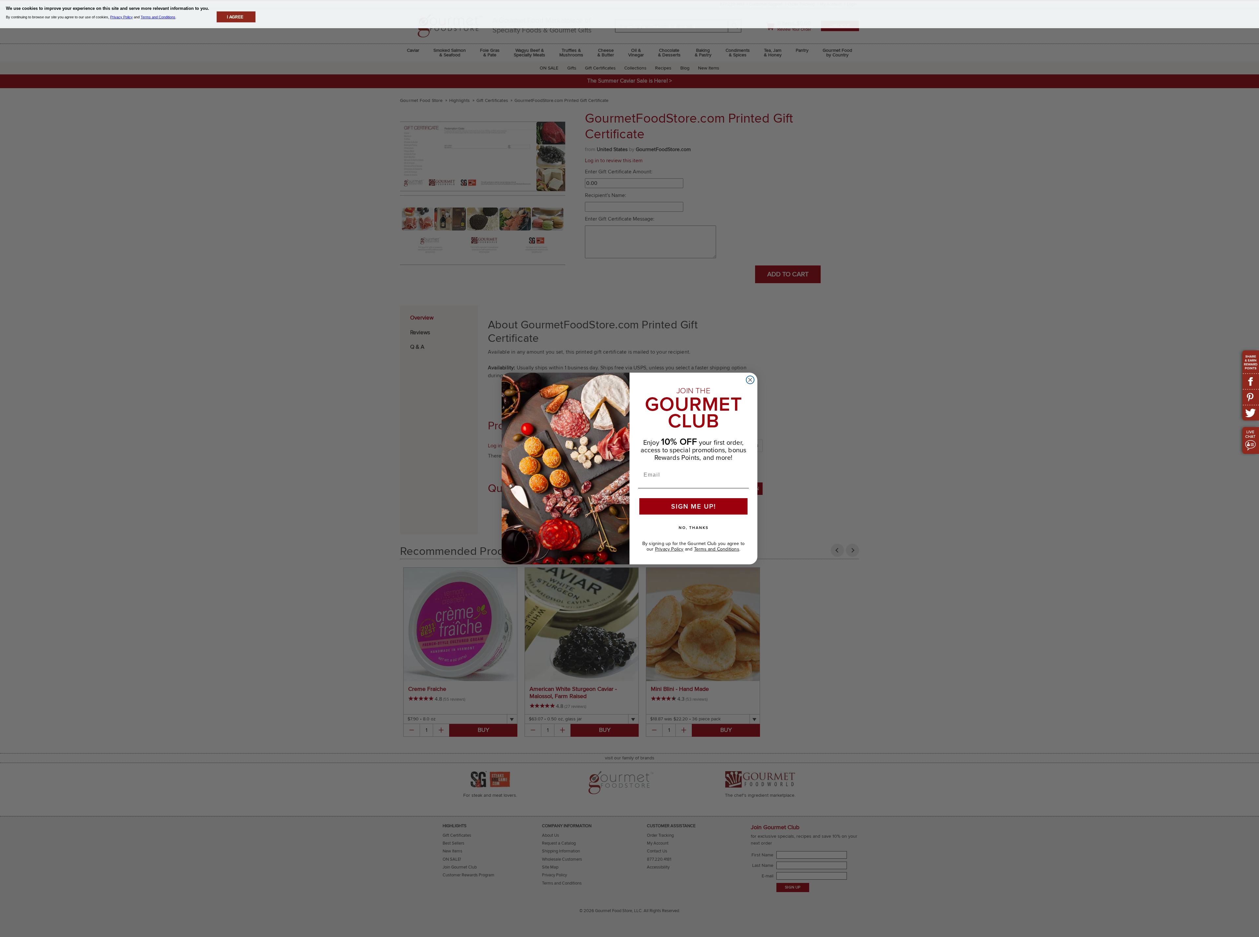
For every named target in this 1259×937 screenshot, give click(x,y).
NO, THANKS (694, 528)
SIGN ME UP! (693, 506)
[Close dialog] (750, 380)
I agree (235, 17)
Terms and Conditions (716, 549)
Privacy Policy (669, 549)
